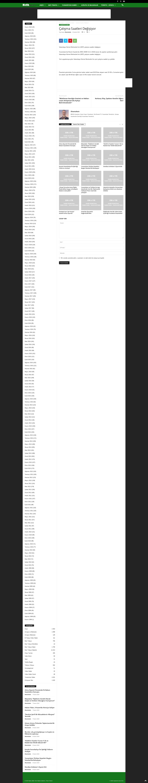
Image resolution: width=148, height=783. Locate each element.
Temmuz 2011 (29, 510)
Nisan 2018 (28, 266)
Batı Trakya (52, 5)
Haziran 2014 (28, 405)
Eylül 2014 (28, 396)
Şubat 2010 (28, 562)
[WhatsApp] (75, 41)
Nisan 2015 (28, 374)
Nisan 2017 (28, 302)
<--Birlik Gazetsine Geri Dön (116, 780)
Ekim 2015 (28, 356)
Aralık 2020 (28, 169)
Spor (26, 659)
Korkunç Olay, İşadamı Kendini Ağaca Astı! (109, 99)
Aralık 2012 (28, 459)
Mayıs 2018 (28, 263)
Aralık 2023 (28, 60)
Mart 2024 (28, 51)
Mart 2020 (28, 196)
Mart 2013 (28, 450)
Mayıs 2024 (28, 45)
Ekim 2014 (28, 393)
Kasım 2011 (28, 498)
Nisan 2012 (28, 483)
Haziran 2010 (28, 550)
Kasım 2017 (28, 281)
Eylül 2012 (28, 468)
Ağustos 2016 (29, 326)
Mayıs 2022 (28, 117)
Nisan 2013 (28, 447)
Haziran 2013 (28, 441)
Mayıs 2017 (28, 299)
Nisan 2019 (28, 229)
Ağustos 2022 (29, 108)
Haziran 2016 (28, 332)
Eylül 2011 (28, 504)
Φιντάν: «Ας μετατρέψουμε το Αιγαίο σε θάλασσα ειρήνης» (39, 733)
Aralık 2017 (28, 278)
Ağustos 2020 (29, 181)
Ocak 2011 (28, 529)
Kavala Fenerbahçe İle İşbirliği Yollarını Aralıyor (68, 167)
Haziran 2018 (28, 260)
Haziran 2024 (28, 42)
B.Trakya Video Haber (31, 638)
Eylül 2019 (28, 214)
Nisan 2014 (28, 411)
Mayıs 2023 (28, 81)
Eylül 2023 (28, 69)
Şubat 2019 (28, 235)
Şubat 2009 (28, 598)
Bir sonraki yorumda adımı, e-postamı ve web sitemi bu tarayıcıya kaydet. (82, 258)
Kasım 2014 (28, 390)
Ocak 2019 (28, 238)
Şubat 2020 (28, 199)
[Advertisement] (74, 13)
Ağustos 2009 (29, 580)
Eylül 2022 (28, 105)
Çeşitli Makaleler (65, 124)
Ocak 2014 (28, 420)
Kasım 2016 (28, 317)
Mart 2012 (28, 486)
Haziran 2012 (28, 477)
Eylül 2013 (28, 432)
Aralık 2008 (28, 604)
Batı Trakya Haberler (31, 650)
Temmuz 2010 (29, 547)
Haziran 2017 (28, 296)
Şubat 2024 (28, 54)
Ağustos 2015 (29, 362)
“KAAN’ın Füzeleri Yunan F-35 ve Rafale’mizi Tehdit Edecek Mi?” (113, 145)
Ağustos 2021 (29, 145)
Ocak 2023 (28, 93)
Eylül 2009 (28, 577)
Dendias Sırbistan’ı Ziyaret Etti (112, 166)
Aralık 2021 (28, 133)
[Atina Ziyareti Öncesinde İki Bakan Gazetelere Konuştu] (69, 134)
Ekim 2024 (28, 30)
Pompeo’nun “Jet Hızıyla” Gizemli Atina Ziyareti (66, 212)
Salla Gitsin (28, 656)
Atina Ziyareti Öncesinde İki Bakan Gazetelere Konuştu (67, 145)
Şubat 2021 (28, 163)
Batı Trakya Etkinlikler (31, 644)
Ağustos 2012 (29, 471)
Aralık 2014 (28, 387)
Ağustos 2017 (29, 290)
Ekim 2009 (28, 574)
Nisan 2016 (28, 338)
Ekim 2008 (28, 610)
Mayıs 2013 (28, 444)
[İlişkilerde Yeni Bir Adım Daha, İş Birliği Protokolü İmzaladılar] (113, 202)
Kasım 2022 (28, 99)
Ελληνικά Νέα (29, 680)
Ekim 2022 (28, 102)
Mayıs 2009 (28, 589)
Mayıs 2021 (28, 154)
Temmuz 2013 (29, 438)
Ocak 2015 (28, 383)
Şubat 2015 (28, 380)
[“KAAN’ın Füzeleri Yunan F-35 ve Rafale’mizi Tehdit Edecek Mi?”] (113, 134)
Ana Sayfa (61, 22)
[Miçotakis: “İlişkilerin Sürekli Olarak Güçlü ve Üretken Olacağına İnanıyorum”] (91, 134)
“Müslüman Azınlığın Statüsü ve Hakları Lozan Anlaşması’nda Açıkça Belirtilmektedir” (74, 100)
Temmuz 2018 (29, 257)
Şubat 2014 (28, 417)
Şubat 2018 (28, 272)
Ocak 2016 (28, 347)
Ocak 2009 (28, 601)
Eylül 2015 (28, 359)
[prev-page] (120, 124)
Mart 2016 (28, 341)
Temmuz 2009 (29, 583)
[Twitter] (121, 1)
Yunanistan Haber (69, 5)
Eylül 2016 (28, 323)
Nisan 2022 (28, 121)
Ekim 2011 (28, 501)
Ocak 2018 (28, 275)
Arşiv (42, 5)
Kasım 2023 (28, 63)
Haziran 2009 (28, 586)
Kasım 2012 (28, 462)
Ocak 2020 (28, 202)
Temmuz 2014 (29, 402)
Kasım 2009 (28, 571)
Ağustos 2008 (29, 616)
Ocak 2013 (28, 456)
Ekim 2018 (28, 247)
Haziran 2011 (28, 513)
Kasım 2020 (28, 172)
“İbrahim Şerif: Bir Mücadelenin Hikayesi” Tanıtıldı (40, 715)
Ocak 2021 (28, 166)
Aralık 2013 (28, 423)
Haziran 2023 (28, 78)
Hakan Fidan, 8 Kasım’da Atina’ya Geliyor (39, 708)
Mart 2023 (28, 87)
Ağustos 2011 (29, 507)
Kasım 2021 (28, 136)
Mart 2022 (28, 124)
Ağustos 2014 (29, 399)
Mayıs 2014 (28, 408)
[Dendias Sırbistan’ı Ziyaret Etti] (113, 157)
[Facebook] (117, 1)
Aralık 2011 (28, 495)
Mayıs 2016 (28, 335)
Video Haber (28, 671)
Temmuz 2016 (29, 329)
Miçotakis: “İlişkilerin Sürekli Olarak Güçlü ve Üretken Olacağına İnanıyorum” (90, 145)
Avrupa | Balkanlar (30, 635)
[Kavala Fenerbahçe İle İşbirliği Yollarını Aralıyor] (69, 157)
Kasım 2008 (28, 607)
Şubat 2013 (28, 453)
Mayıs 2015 (28, 371)
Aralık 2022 (28, 96)
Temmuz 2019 (29, 220)
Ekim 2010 (28, 538)
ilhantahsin (68, 32)
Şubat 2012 (28, 489)
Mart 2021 (28, 160)
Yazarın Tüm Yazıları (78, 124)
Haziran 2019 (28, 223)
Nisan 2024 (28, 48)
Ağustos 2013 (29, 435)
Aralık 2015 (28, 350)
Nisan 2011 (28, 520)
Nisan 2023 (28, 84)
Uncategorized (29, 668)
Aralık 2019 (28, 205)
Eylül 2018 (28, 250)
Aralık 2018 (28, 241)
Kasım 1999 (28, 619)
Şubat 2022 (28, 127)
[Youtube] (124, 1)
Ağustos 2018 (29, 254)
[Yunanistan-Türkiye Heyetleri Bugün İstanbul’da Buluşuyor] (91, 157)
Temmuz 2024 (29, 39)
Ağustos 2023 (29, 72)
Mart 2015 (28, 377)
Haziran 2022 (28, 114)
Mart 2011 (28, 523)
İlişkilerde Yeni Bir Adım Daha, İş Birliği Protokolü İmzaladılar (113, 212)
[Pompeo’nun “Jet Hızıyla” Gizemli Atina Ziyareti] (69, 202)
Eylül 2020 (28, 178)
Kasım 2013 (28, 426)
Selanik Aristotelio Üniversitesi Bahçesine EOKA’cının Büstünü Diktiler (113, 189)
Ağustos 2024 (29, 36)
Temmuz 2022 (29, 111)
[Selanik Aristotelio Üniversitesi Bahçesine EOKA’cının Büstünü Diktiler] (113, 178)
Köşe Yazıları (29, 653)
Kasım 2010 (28, 535)
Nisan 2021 (28, 157)
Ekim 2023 (28, 66)
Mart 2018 (28, 269)
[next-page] (122, 124)
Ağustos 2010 (29, 544)
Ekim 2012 (28, 465)
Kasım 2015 (28, 353)
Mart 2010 (28, 559)
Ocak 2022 (28, 130)
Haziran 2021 (28, 151)
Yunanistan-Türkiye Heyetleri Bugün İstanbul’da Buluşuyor (90, 167)
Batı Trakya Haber (30, 647)
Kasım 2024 (28, 27)
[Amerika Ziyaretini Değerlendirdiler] (91, 202)
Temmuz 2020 (29, 184)
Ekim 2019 (28, 211)
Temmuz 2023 (29, 75)
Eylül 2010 (28, 541)
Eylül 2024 (28, 33)
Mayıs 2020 (28, 190)
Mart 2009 (28, 595)
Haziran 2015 (28, 368)
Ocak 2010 (28, 565)
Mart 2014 (28, 414)
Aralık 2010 (28, 532)
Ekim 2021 (28, 139)
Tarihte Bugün (29, 662)
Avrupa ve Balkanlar (89, 5)
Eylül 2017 (28, 287)
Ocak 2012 (28, 492)
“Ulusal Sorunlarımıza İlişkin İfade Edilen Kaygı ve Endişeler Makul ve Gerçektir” (68, 189)
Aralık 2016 (28, 314)
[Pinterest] (70, 41)
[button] (122, 5)
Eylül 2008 (28, 613)
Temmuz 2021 (29, 148)
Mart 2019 (28, 232)
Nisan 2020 (28, 193)
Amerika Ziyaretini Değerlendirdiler (87, 212)
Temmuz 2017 (29, 293)
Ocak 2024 (28, 57)
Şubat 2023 (28, 90)
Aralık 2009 (28, 568)
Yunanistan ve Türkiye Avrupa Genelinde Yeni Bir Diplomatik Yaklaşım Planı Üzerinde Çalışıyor (90, 189)
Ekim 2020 (28, 175)
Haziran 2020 (28, 187)
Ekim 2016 (28, 320)
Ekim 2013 (28, 429)
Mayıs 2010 (28, 553)
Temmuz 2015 (29, 365)
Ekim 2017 (28, 284)
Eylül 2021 (28, 142)
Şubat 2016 (28, 344)
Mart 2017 (28, 305)
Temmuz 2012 (29, 474)
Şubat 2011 (28, 526)
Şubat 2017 (28, 308)
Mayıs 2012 (28, 480)
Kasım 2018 (28, 244)
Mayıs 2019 (28, 226)
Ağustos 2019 (29, 217)
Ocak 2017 (28, 311)
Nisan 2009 (28, 592)
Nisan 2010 (28, 556)
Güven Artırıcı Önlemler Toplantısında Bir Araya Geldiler (39, 724)
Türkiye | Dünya (107, 5)
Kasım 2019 (28, 208)
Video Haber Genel (30, 674)
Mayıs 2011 (28, 516)
